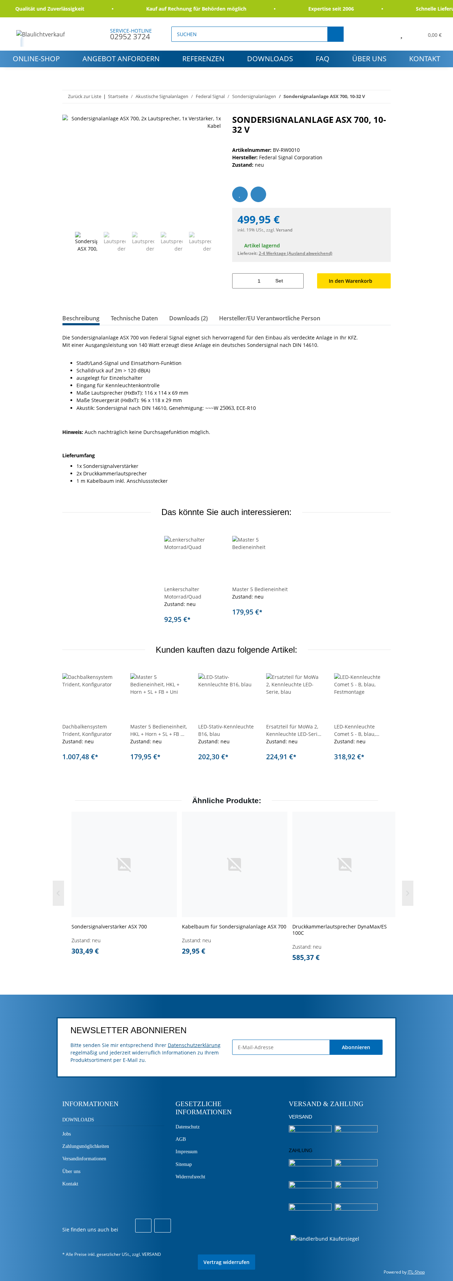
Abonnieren (356, 1047)
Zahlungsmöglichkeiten (85, 1146)
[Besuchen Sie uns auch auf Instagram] (162, 1226)
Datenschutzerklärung (194, 1045)
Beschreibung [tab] (80, 318)
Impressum (186, 1151)
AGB (181, 1139)
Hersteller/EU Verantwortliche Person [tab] (269, 318)
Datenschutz (188, 1127)
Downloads (270, 58)
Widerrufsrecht (190, 1176)
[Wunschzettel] (401, 34)
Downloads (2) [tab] (188, 318)
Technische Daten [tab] (134, 318)
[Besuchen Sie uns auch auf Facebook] (143, 1226)
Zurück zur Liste (84, 96)
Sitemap (184, 1164)
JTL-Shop (416, 1272)
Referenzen (203, 58)
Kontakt (424, 58)
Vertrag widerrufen (226, 1262)
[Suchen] (335, 34)
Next (218, 243)
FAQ (322, 58)
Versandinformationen (84, 1158)
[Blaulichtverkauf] (40, 34)
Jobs (66, 1134)
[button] (385, 34)
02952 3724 (130, 36)
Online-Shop (36, 58)
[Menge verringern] (240, 281)
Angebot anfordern (121, 58)
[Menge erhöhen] (295, 281)
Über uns (369, 58)
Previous (68, 243)
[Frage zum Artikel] (258, 194)
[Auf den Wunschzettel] (240, 194)
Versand (284, 230)
